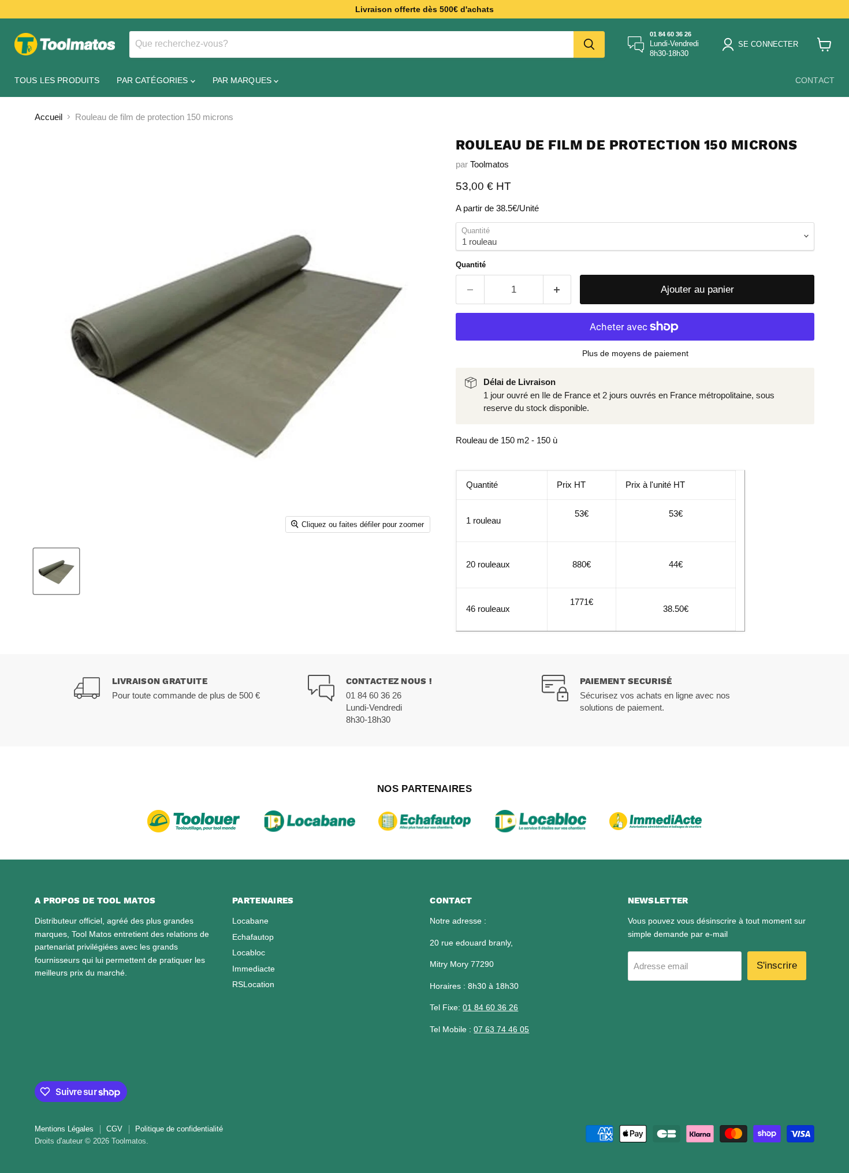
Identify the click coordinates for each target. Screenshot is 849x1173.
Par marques (243, 80)
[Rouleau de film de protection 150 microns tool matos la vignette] (56, 571)
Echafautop (253, 937)
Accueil (48, 117)
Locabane (250, 920)
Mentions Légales (64, 1129)
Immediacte (253, 968)
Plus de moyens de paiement (635, 353)
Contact (815, 80)
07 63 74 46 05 (501, 1029)
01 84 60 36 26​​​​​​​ (490, 1007)
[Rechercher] (589, 44)
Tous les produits (56, 80)
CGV (114, 1129)
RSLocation (253, 984)
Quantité (471, 264)
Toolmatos (489, 164)
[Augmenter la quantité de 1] (557, 289)
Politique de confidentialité (179, 1129)
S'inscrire (777, 965)
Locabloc (248, 952)
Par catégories (153, 80)
